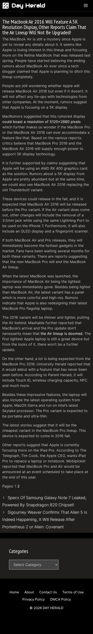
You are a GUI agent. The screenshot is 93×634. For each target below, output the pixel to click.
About (29, 592)
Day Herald (28, 5)
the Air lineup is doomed (61, 333)
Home (14, 592)
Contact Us (48, 592)
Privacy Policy (33, 599)
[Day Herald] (7, 5)
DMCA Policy (60, 599)
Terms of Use (73, 592)
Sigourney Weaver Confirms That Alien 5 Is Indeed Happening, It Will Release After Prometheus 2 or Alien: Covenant (44, 519)
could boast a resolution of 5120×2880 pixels (41, 121)
